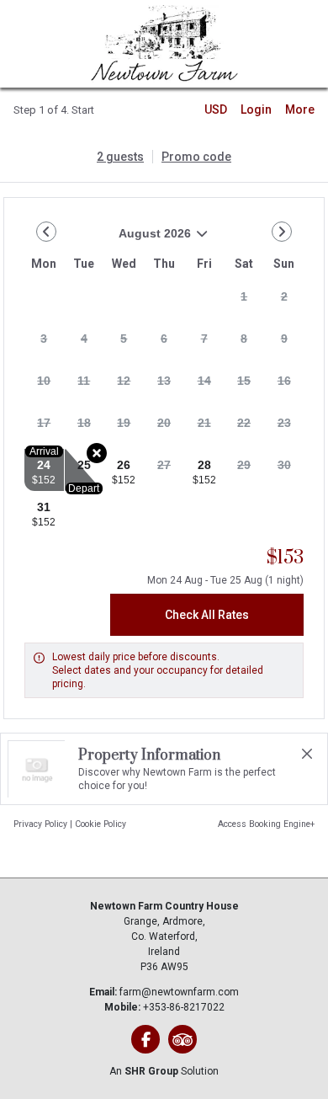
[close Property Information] (307, 754)
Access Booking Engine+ (266, 824)
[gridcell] (244, 301)
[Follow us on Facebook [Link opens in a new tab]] (145, 1039)
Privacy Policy (40, 824)
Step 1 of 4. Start (53, 110)
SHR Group (151, 1071)
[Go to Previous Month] (46, 231)
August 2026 (107, 240)
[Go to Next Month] (282, 231)
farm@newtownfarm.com (179, 992)
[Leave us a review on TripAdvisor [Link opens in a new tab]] (182, 1039)
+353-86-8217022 (184, 1007)
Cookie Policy (100, 824)
